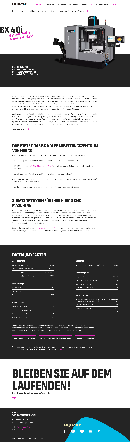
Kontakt (84, 4)
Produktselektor (102, 4)
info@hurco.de (24, 430)
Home (14, 11)
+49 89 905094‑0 (23, 427)
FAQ (42, 438)
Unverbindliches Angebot (24, 338)
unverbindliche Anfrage (49, 228)
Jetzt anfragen (18, 129)
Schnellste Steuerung (85, 338)
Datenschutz (33, 438)
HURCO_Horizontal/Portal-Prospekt (55, 338)
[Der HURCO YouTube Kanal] (73, 431)
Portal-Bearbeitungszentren (37, 11)
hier (60, 349)
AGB (13, 438)
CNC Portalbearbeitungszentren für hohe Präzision (66, 11)
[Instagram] (82, 431)
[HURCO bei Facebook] (64, 431)
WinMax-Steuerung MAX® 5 (41, 166)
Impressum (22, 438)
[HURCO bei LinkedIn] (90, 431)
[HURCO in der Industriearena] (98, 431)
